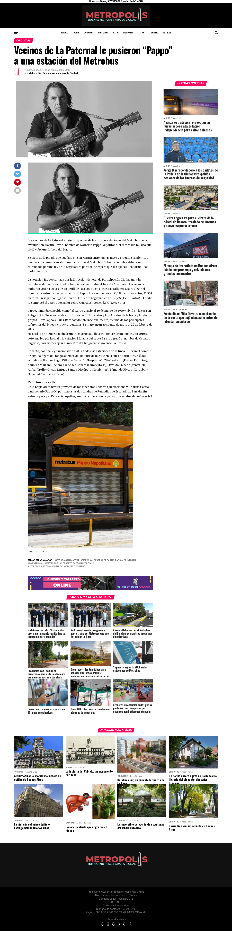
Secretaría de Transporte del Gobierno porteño (57, 566)
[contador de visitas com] (116, 925)
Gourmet (88, 32)
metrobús (52, 563)
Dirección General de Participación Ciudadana (109, 560)
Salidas (167, 32)
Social (75, 32)
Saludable (128, 32)
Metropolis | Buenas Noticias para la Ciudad (53, 73)
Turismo (153, 32)
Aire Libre (103, 32)
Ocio (115, 32)
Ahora (64, 32)
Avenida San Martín (67, 560)
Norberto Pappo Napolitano (77, 563)
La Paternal (36, 563)
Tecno (141, 32)
